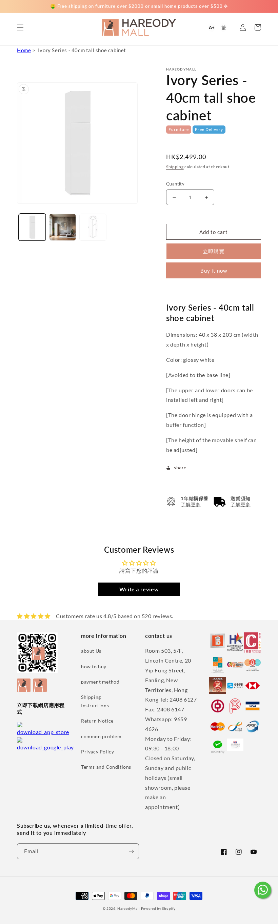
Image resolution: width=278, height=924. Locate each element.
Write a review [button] (139, 589)
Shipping (175, 166)
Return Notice (97, 721)
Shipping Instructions (95, 701)
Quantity (175, 183)
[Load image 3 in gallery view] (92, 227)
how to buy (93, 666)
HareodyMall (128, 908)
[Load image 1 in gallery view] (32, 227)
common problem (101, 736)
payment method (100, 682)
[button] (20, 27)
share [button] (180, 467)
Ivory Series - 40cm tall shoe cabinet (82, 50)
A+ (212, 27)
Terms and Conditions (106, 767)
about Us (91, 651)
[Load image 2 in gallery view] (62, 227)
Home (24, 50)
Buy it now (213, 271)
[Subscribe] (131, 851)
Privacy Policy (97, 751)
